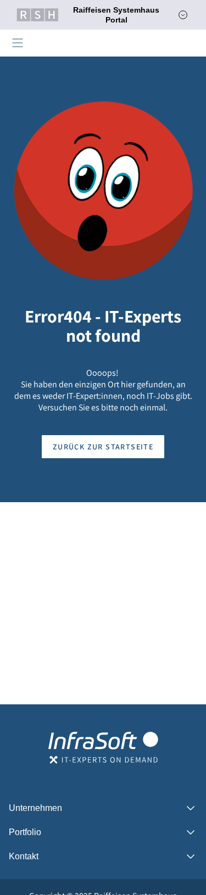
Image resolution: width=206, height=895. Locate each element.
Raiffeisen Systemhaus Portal (116, 14)
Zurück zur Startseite (103, 447)
